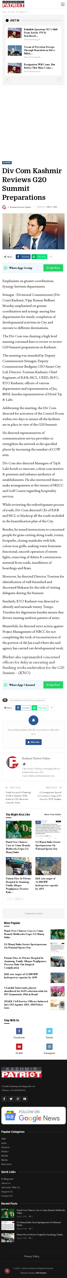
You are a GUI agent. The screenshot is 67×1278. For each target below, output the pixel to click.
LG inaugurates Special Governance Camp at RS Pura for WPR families (49, 796)
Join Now (55, 267)
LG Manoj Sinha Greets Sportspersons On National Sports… (39, 1224)
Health (4, 1155)
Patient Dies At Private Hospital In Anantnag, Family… (40, 1234)
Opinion (5, 1147)
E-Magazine (7, 1179)
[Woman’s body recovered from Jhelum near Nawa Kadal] (15, 50)
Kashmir (7, 162)
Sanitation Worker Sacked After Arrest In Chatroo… (38, 63)
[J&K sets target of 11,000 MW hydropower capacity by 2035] (48, 866)
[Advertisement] (33, 120)
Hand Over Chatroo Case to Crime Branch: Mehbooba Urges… (41, 1211)
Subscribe (35, 742)
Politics (5, 1151)
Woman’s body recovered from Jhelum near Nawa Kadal (41, 48)
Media (4, 1160)
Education (6, 1164)
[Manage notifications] (7, 1270)
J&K (8, 822)
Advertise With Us (10, 1187)
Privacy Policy (31, 1256)
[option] (33, 49)
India (4, 1143)
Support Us (7, 1191)
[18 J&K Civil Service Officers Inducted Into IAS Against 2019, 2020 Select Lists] (58, 1005)
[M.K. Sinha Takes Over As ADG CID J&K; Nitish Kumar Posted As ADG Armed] (15, 33)
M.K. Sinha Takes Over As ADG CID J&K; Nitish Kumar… (38, 33)
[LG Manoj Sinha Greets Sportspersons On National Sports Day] (48, 830)
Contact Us (7, 1196)
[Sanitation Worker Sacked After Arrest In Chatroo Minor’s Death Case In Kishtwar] (15, 65)
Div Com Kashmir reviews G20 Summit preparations (27, 700)
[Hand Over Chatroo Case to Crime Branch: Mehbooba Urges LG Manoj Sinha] (19, 830)
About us (6, 1183)
